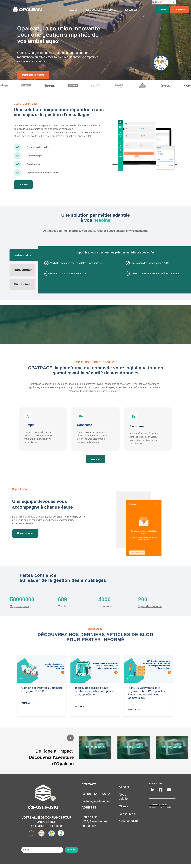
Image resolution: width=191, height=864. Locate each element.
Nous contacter (128, 820)
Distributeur (22, 284)
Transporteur (22, 269)
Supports (19, 606)
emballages (67, 384)
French (159, 2)
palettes (60, 53)
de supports (150, 606)
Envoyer (71, 850)
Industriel (23, 255)
